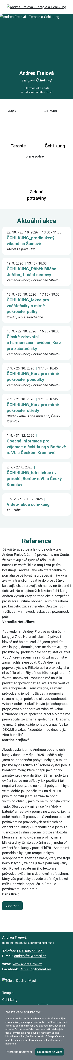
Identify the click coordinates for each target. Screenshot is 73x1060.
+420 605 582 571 (30, 951)
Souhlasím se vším (49, 1052)
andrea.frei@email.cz (30, 956)
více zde (12, 906)
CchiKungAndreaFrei (35, 969)
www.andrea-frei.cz (27, 964)
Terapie (7, 993)
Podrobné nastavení (19, 1052)
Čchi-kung (9, 1000)
